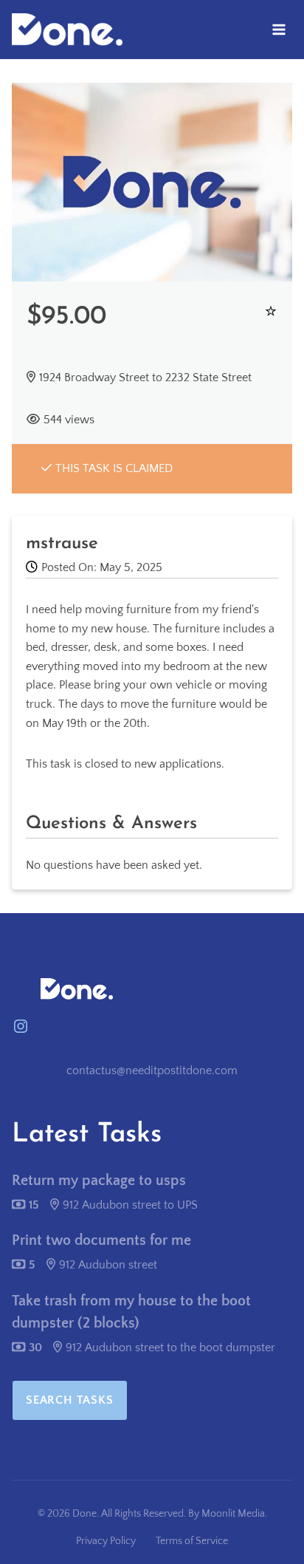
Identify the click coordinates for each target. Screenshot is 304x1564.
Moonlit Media (233, 1514)
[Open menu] (278, 29)
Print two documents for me (101, 1240)
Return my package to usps (99, 1180)
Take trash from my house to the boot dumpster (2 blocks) (131, 1312)
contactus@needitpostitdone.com (152, 1070)
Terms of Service (192, 1541)
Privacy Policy (106, 1541)
